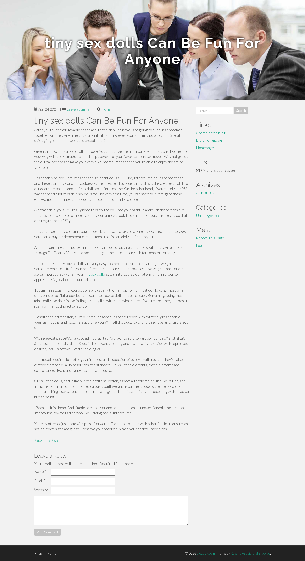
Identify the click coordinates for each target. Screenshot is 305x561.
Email (39, 480)
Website (41, 489)
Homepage (205, 147)
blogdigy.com (206, 553)
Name (40, 471)
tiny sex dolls (94, 274)
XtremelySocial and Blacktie (250, 553)
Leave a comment (79, 109)
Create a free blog (211, 132)
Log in (201, 245)
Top (39, 553)
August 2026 (206, 193)
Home (106, 109)
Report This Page (46, 440)
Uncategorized (208, 215)
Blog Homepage (209, 140)
